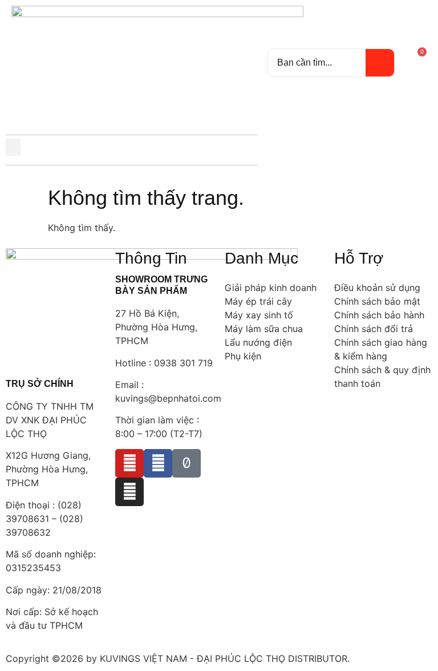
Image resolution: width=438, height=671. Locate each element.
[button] (13, 147)
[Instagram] (129, 492)
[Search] (380, 62)
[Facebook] (158, 463)
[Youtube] (129, 463)
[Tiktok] (186, 463)
